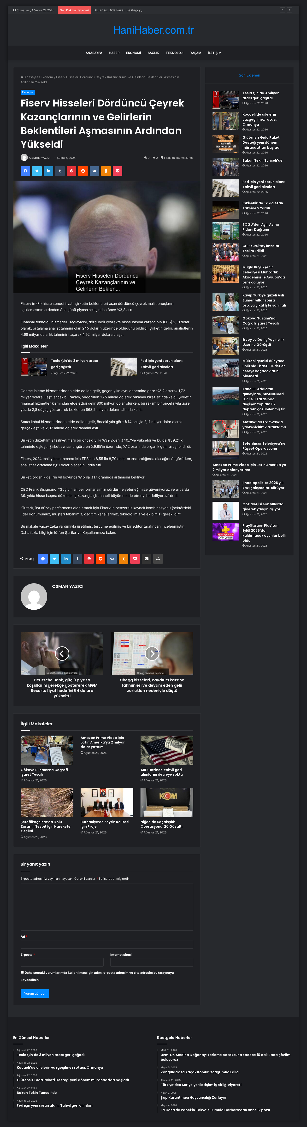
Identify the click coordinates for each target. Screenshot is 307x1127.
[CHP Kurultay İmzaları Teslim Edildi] (226, 252)
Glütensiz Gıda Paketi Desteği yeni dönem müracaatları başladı (140, 10)
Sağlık (153, 53)
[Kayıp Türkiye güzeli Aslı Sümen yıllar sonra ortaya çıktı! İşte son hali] (226, 302)
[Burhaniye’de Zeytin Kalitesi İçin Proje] (107, 802)
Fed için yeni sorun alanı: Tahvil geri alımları (263, 184)
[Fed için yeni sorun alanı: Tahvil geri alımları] (124, 367)
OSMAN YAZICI (39, 157)
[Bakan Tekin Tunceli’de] (226, 167)
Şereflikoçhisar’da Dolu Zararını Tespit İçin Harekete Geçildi (46, 826)
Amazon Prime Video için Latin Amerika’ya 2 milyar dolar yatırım (103, 742)
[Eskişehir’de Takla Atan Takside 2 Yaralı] (226, 210)
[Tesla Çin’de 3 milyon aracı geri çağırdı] (34, 367)
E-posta (28, 954)
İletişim (214, 53)
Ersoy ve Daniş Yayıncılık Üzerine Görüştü (263, 342)
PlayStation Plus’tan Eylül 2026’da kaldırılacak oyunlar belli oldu (264, 533)
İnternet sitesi (121, 954)
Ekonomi (133, 53)
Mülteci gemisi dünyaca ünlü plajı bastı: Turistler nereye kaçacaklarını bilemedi (263, 368)
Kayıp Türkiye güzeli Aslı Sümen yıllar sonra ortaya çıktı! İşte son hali (264, 300)
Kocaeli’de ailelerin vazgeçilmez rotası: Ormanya (259, 119)
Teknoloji (174, 53)
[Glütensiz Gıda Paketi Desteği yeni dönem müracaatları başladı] (226, 144)
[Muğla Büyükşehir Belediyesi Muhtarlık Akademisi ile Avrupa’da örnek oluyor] (226, 274)
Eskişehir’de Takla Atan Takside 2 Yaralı (262, 206)
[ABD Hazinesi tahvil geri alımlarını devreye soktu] (167, 750)
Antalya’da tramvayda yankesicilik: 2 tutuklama (264, 425)
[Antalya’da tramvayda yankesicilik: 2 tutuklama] (226, 429)
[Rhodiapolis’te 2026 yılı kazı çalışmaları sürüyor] (226, 489)
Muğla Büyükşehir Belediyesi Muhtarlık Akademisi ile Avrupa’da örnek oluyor (263, 275)
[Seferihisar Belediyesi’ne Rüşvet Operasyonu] (226, 450)
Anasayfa (94, 53)
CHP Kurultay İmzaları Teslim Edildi (261, 248)
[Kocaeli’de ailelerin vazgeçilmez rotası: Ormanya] (226, 121)
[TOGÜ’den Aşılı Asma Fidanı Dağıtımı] (226, 231)
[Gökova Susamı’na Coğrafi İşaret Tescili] (47, 750)
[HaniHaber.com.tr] (153, 30)
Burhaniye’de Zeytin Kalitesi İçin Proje (105, 824)
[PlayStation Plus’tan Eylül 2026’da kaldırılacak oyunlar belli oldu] (226, 532)
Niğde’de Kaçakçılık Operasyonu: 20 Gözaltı (162, 824)
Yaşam (195, 53)
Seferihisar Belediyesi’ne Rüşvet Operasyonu (263, 446)
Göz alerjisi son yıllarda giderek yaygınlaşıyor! (262, 507)
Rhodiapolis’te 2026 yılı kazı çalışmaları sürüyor (263, 485)
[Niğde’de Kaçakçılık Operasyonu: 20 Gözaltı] (167, 802)
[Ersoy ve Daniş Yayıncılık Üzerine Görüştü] (226, 346)
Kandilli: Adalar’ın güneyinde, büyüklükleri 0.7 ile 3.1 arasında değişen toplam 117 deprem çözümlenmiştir (263, 399)
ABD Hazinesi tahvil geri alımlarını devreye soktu (162, 772)
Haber (114, 53)
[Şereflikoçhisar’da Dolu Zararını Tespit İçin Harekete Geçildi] (47, 802)
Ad (24, 936)
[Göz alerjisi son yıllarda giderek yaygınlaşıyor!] (226, 511)
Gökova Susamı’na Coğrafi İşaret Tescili (44, 772)
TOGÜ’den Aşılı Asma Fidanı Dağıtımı (260, 227)
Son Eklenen (249, 75)
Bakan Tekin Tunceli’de (262, 160)
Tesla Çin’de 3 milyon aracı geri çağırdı (260, 95)
